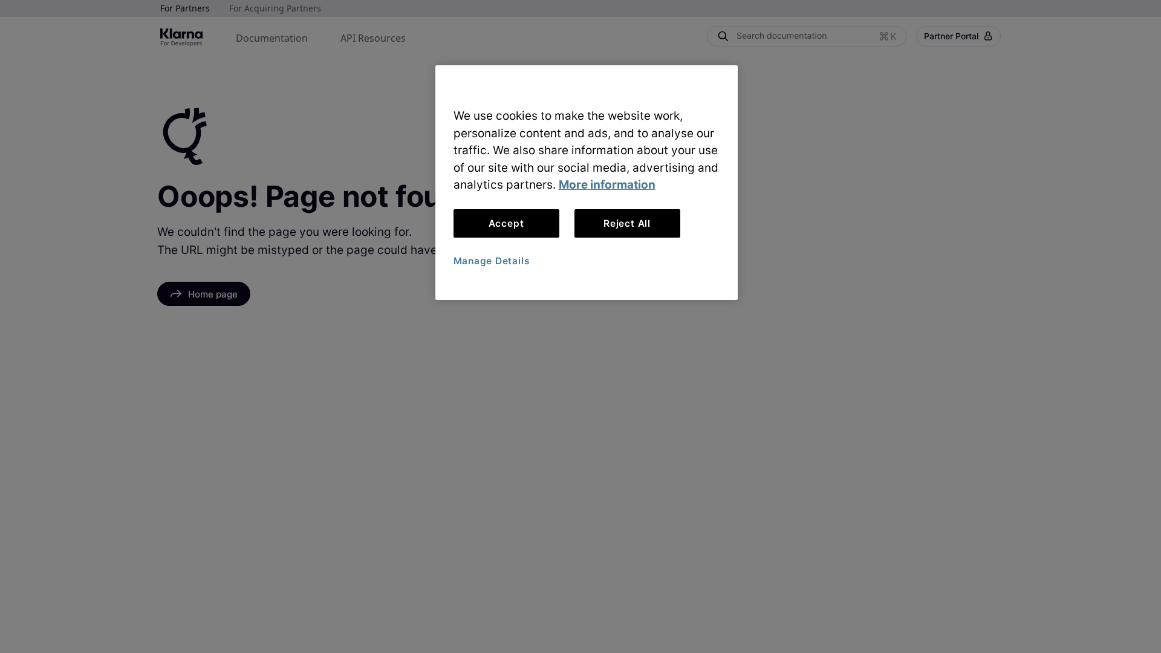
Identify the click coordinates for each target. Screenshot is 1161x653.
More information (607, 185)
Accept (506, 223)
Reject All (627, 223)
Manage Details (492, 261)
